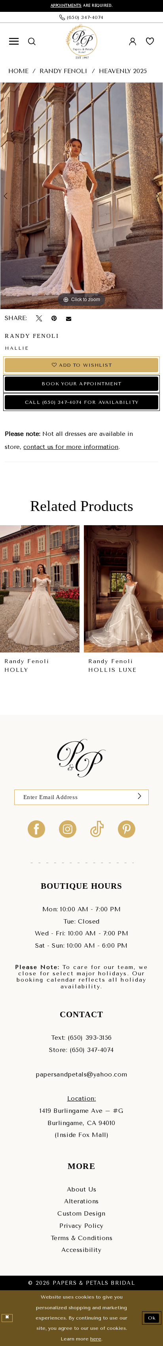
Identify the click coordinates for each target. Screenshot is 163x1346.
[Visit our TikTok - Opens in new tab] (96, 829)
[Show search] (31, 41)
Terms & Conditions (82, 1238)
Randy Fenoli (63, 71)
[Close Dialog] (7, 1318)
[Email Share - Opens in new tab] (69, 318)
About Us (81, 1189)
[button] (13, 41)
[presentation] (40, 588)
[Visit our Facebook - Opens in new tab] (36, 829)
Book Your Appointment (81, 383)
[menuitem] (13, 41)
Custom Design (81, 1213)
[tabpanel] (81, 196)
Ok (152, 1318)
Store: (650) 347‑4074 (81, 1050)
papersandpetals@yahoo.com (81, 1074)
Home (18, 71)
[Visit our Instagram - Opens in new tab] (68, 829)
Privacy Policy (81, 1225)
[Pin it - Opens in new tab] (54, 318)
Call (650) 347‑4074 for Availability (81, 402)
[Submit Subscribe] (139, 797)
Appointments (66, 6)
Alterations (81, 1201)
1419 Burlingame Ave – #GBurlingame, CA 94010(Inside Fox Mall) (81, 1123)
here (95, 1339)
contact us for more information (70, 447)
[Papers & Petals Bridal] (81, 42)
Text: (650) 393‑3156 (81, 1037)
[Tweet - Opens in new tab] (39, 318)
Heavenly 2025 (123, 71)
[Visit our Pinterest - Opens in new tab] (127, 829)
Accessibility (81, 1250)
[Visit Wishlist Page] (150, 41)
